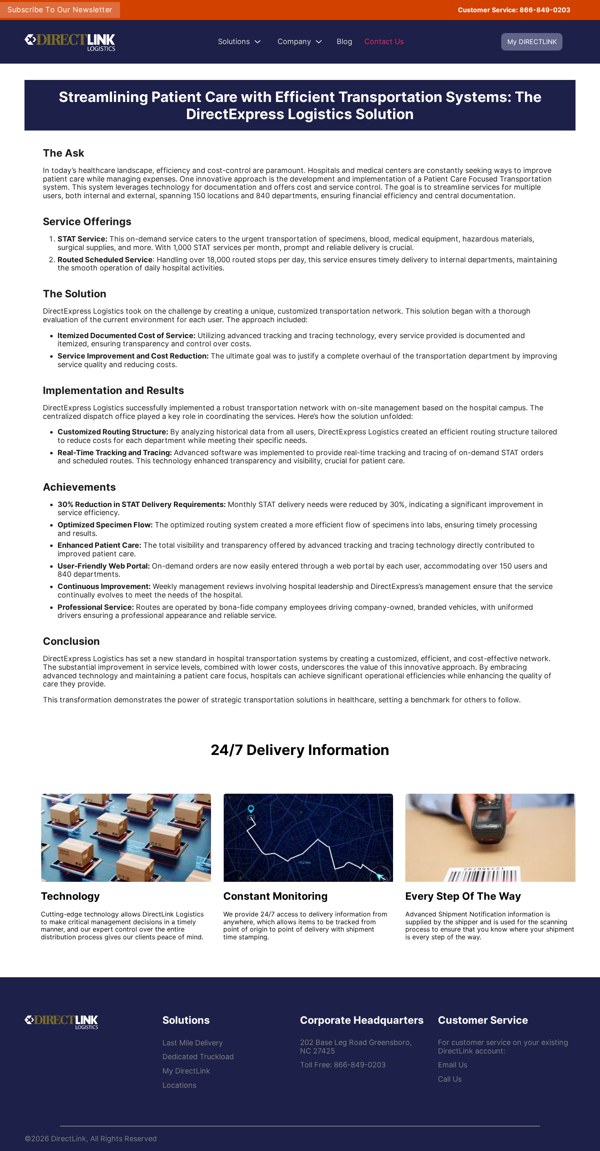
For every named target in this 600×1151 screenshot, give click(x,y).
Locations (179, 1085)
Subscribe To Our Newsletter (60, 9)
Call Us (450, 1079)
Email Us (452, 1065)
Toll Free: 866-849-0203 (343, 1065)
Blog (344, 42)
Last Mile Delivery (192, 1043)
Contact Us (384, 42)
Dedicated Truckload (198, 1057)
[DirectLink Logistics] (61, 1021)
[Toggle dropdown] (257, 41)
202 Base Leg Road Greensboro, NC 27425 (356, 1046)
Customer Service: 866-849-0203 (514, 9)
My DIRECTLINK (532, 42)
